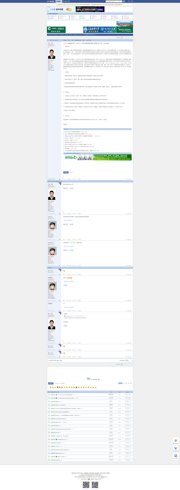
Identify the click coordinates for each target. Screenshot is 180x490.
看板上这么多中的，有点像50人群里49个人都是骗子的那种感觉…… (80, 136)
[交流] (65, 43)
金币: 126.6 (50, 257)
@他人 (69, 40)
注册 (132, 1)
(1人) (66, 188)
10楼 (59, 265)
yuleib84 (111, 414)
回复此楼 (65, 124)
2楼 (59, 274)
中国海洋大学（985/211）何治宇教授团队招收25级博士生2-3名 (85, 34)
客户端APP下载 (66, 1)
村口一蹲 (50, 43)
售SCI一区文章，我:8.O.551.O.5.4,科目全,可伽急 (75, 144)
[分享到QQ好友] (74, 124)
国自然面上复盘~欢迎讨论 (70, 142)
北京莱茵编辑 (128, 398)
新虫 (49, 218)
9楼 (59, 356)
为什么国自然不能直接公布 (60, 418)
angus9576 (111, 435)
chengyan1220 (111, 438)
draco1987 (128, 409)
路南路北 (50, 303)
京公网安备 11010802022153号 (95, 479)
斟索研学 (50, 277)
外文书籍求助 (115, 18)
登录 (129, 1)
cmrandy (128, 422)
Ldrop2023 (111, 421)
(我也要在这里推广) (76, 153)
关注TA (64, 179)
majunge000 (111, 397)
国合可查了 (57, 432)
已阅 (126, 179)
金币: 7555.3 (50, 292)
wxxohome (51, 242)
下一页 (131, 37)
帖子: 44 (49, 232)
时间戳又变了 (58, 460)
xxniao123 (128, 395)
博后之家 (104, 18)
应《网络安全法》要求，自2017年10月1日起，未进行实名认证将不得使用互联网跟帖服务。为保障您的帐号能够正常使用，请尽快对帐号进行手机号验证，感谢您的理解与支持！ (90, 4)
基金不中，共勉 (68, 140)
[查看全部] (57, 392)
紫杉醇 (128, 460)
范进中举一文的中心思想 (60, 405)
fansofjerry (111, 445)
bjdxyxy (111, 418)
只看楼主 (65, 40)
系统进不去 (57, 425)
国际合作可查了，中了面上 (60, 422)
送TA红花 (74, 179)
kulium (111, 449)
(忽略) (80, 40)
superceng (128, 450)
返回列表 (118, 37)
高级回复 (71, 172)
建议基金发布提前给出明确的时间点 (62, 449)
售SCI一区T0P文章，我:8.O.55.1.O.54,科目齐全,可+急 (76, 146)
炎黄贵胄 (111, 404)
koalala (111, 411)
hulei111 (50, 216)
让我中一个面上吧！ (69, 138)
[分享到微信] (70, 124)
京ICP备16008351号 (84, 479)
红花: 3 (49, 63)
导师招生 (93, 16)
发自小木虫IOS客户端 (68, 220)
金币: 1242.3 (50, 61)
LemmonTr (128, 433)
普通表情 (120, 383)
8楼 (59, 349)
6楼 (59, 239)
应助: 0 (51, 60)
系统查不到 (57, 401)
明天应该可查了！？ (59, 442)
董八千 (111, 401)
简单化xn (111, 452)
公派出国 (72, 18)
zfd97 (128, 443)
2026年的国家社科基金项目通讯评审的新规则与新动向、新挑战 (79, 150)
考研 (61, 18)
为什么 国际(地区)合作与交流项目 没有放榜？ (75, 133)
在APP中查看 (88, 40)
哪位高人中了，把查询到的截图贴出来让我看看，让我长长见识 (67, 415)
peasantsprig (128, 440)
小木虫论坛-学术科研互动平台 (53, 34)
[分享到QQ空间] (83, 124)
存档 (72, 40)
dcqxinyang (128, 457)
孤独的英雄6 (128, 446)
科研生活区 (62, 34)
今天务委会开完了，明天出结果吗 (61, 436)
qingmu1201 (128, 419)
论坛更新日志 (51, 16)
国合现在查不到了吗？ (62, 439)
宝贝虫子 (128, 412)
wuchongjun (111, 459)
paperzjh (111, 432)
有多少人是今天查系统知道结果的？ (73, 131)
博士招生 (70, 34)
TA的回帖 (79, 179)
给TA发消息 (69, 179)
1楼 (59, 179)
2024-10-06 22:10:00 (51, 179)
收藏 (83, 40)
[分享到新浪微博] (78, 124)
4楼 (59, 300)
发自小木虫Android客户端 (69, 246)
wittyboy (111, 428)
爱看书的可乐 (111, 394)
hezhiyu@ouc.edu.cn (94, 119)
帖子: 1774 (50, 293)
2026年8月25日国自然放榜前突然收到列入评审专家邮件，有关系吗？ (68, 408)
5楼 (59, 310)
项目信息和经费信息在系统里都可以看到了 (63, 429)
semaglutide (128, 405)
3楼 (59, 213)
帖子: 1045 (50, 64)
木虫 (49, 44)
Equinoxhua (128, 402)
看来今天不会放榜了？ (62, 456)
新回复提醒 (77, 40)
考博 (82, 16)
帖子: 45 (49, 259)
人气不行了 (57, 446)
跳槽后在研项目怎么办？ (60, 453)
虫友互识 (125, 16)
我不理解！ (67, 148)
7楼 (59, 343)
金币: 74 (49, 231)
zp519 (128, 436)
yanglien (111, 425)
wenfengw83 (128, 426)
